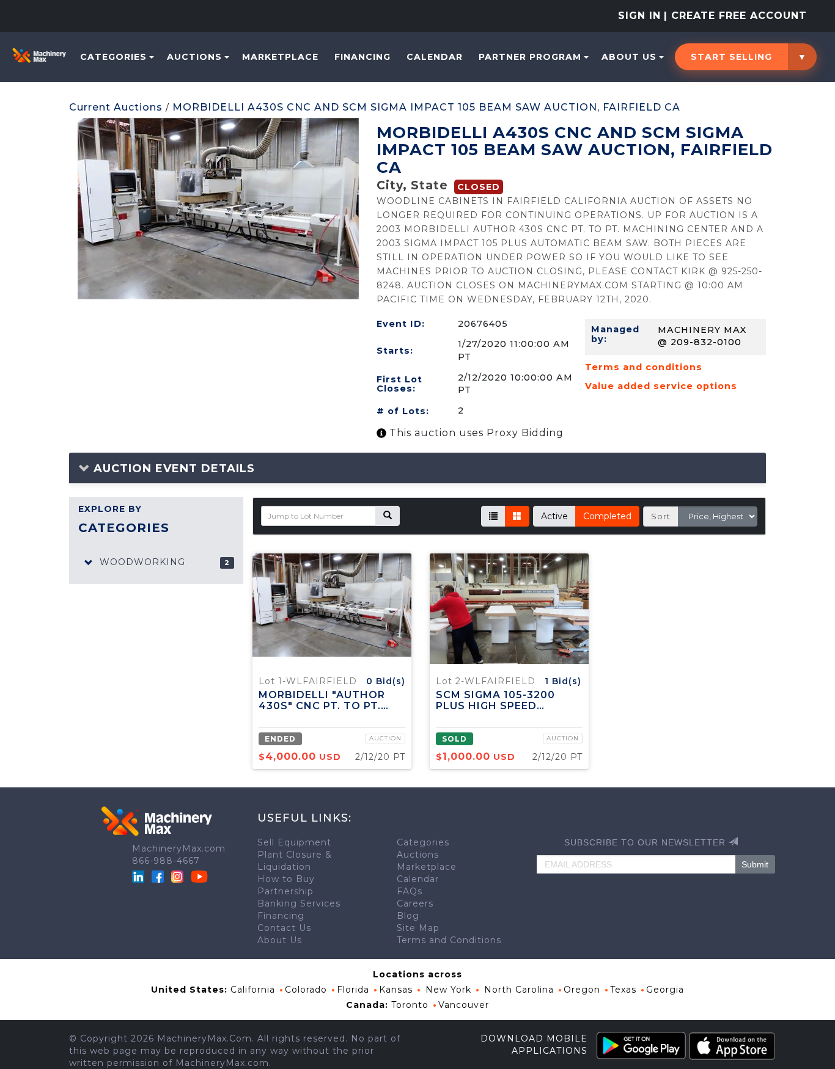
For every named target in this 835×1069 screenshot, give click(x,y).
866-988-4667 (166, 860)
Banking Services (298, 903)
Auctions (194, 56)
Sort (661, 516)
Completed (607, 516)
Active (554, 516)
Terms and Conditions (449, 940)
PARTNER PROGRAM (530, 56)
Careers (415, 903)
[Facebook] (158, 875)
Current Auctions (116, 107)
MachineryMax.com (179, 848)
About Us (629, 56)
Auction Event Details (172, 468)
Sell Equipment (294, 842)
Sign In (639, 15)
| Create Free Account (735, 15)
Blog (408, 915)
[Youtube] (199, 875)
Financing (362, 56)
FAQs (409, 891)
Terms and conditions (643, 367)
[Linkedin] (139, 875)
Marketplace (280, 56)
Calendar (434, 56)
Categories (113, 56)
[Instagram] (178, 875)
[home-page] (39, 55)
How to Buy (286, 879)
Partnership (285, 891)
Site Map (418, 927)
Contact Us (284, 927)
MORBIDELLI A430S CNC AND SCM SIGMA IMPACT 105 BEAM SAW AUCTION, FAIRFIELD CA (426, 107)
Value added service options (661, 386)
